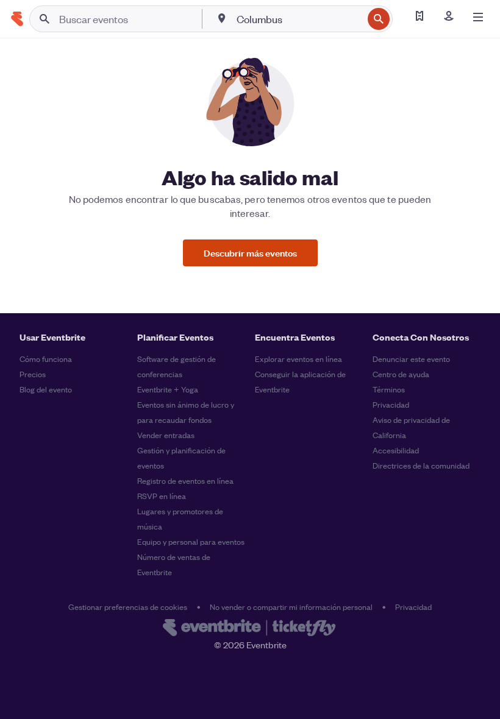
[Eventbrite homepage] (250, 629)
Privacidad (391, 404)
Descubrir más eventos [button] (250, 252)
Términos (389, 389)
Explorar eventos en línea (298, 358)
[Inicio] (17, 19)
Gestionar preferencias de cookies (127, 606)
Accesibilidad (396, 450)
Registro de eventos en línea (185, 480)
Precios (33, 374)
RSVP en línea (161, 495)
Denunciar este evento (411, 358)
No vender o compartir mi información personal (291, 606)
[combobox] (298, 19)
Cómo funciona (46, 358)
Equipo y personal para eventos (191, 541)
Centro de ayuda (401, 374)
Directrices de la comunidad (421, 465)
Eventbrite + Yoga (167, 389)
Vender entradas (166, 435)
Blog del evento (46, 389)
